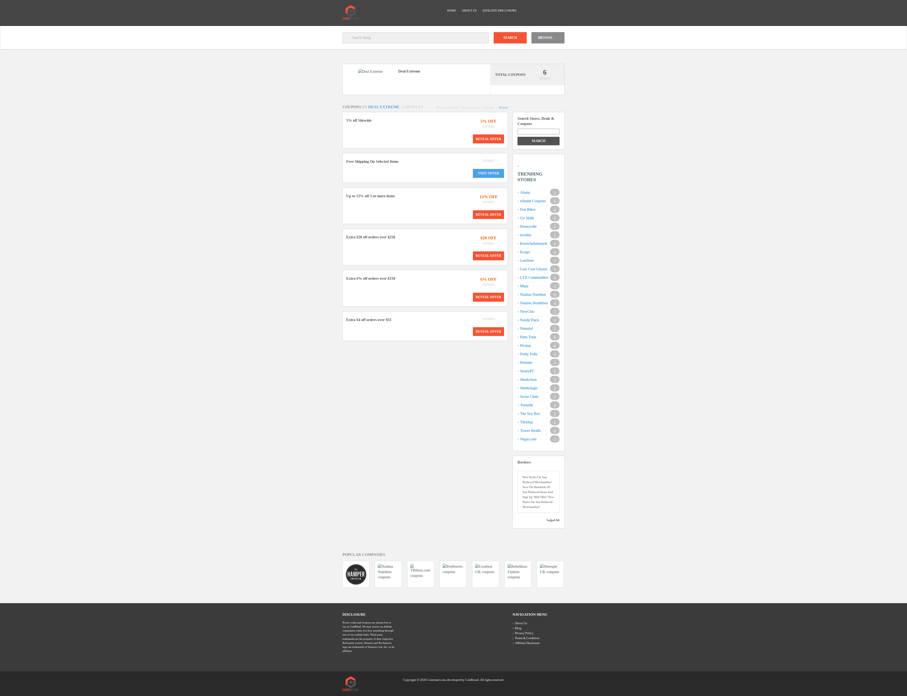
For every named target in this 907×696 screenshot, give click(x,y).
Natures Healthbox (534, 303)
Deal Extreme (384, 107)
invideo (525, 235)
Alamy (525, 192)
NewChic (527, 311)
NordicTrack (529, 320)
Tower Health (530, 431)
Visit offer (488, 173)
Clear (483, 38)
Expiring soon (471, 107)
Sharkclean (528, 380)
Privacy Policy (524, 633)
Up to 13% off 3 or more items (370, 196)
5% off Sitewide (359, 120)
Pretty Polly (529, 354)
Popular (489, 107)
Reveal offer (488, 139)
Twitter (542, 679)
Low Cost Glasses (533, 269)
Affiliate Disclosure (499, 10)
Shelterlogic (529, 388)
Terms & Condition (527, 638)
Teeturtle (526, 405)
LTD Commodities (534, 277)
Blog (518, 628)
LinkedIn (551, 679)
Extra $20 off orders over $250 (370, 237)
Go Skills (527, 218)
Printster (526, 363)
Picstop (525, 346)
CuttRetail (472, 680)
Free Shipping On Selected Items (372, 161)
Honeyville (528, 226)
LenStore (527, 260)
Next (573, 574)
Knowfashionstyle (533, 243)
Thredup (526, 422)
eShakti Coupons (533, 201)
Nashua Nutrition (533, 294)
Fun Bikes (527, 209)
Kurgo (525, 252)
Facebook (560, 679)
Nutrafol (526, 329)
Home (451, 10)
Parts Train (528, 337)
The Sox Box (530, 414)
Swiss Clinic (529, 397)
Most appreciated (447, 107)
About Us (469, 10)
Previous (334, 574)
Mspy (524, 286)
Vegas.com (528, 439)
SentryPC (527, 371)
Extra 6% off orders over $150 (370, 278)
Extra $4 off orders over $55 (368, 320)
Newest (503, 107)
